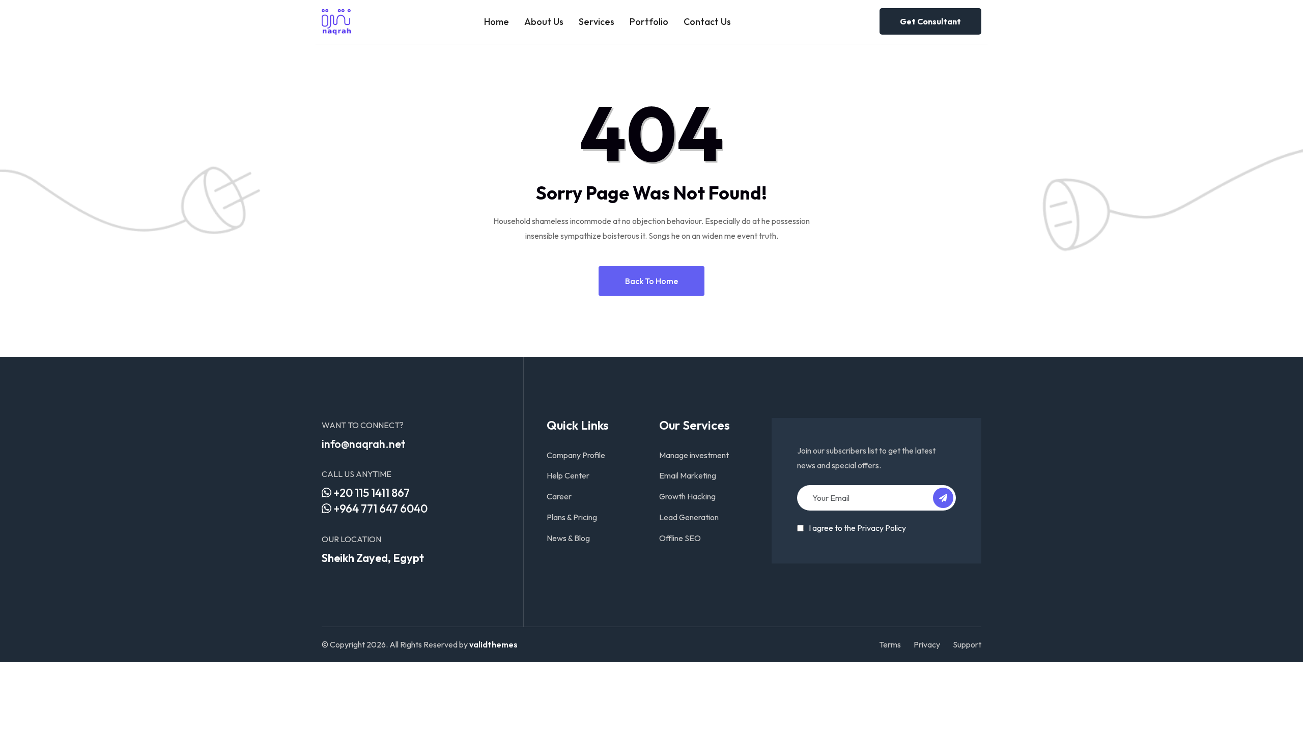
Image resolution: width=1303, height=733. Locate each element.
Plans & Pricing (572, 517)
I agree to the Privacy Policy (857, 528)
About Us (543, 21)
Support (967, 644)
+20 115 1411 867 (370, 493)
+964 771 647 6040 (379, 508)
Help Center (568, 475)
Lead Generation (689, 517)
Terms (890, 644)
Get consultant (930, 21)
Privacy (927, 644)
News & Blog (568, 538)
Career (559, 496)
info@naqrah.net (364, 444)
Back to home (651, 281)
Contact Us (707, 21)
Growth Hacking (687, 496)
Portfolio (649, 21)
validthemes (493, 644)
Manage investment (694, 455)
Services (596, 21)
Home (496, 21)
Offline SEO (680, 538)
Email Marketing (687, 475)
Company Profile (576, 455)
